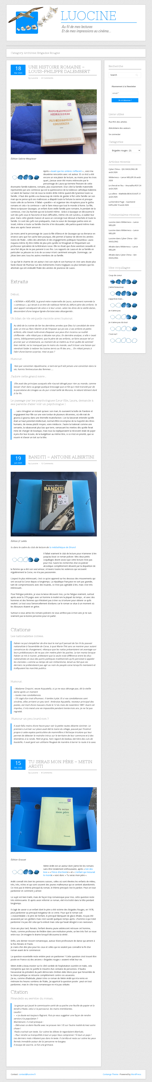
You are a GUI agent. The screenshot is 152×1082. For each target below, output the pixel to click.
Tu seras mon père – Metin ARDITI (60, 763)
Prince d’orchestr (59, 872)
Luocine (112, 222)
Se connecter (115, 134)
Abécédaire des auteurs (119, 128)
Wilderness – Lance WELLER (121, 177)
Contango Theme (110, 1074)
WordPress (136, 1074)
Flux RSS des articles (118, 121)
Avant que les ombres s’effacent (66, 171)
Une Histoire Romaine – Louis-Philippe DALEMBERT (59, 69)
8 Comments (46, 772)
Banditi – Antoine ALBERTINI (61, 457)
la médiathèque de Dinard (62, 547)
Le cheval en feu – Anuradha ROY (124, 185)
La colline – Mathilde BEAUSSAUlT (123, 193)
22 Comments (47, 78)
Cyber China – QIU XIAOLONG (122, 169)
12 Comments (47, 463)
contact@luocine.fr (27, 1074)
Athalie (112, 246)
